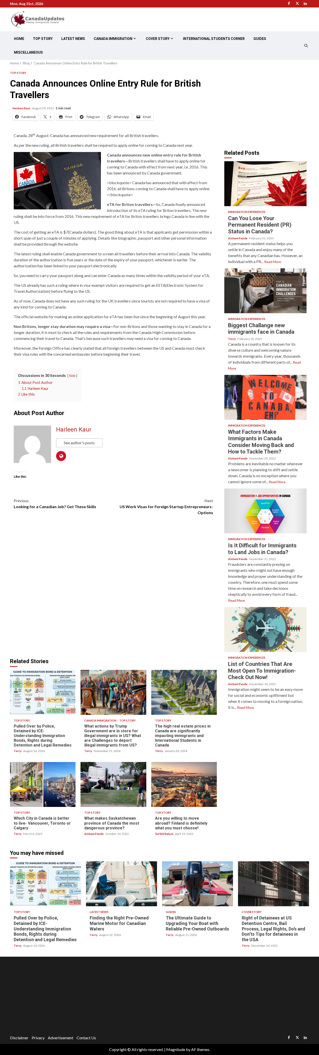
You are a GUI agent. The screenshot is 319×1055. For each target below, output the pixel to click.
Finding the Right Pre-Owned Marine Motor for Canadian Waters (121, 883)
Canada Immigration (113, 39)
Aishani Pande (94, 834)
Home (19, 39)
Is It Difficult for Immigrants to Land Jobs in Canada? (265, 510)
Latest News (73, 39)
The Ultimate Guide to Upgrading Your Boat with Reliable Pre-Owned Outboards (197, 883)
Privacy (38, 1037)
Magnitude (175, 1049)
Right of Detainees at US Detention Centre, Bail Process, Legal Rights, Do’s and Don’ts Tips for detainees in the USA (273, 883)
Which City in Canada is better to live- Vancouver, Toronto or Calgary (43, 784)
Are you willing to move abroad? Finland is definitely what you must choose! (184, 784)
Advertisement (60, 1037)
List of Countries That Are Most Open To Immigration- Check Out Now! (265, 629)
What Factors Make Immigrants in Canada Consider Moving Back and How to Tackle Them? (265, 397)
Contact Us (86, 1037)
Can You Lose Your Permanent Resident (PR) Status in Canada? (265, 183)
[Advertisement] (266, 105)
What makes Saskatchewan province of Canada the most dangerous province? (113, 784)
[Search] (306, 45)
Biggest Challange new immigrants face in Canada (265, 290)
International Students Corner (214, 39)
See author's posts (79, 442)
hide (72, 376)
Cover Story (157, 39)
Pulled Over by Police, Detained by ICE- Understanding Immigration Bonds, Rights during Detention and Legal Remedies (43, 692)
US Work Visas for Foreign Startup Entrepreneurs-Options (166, 506)
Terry (18, 751)
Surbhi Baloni (164, 834)
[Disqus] (113, 589)
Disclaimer (19, 1037)
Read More (272, 262)
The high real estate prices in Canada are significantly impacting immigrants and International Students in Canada (184, 692)
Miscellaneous (28, 52)
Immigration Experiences (246, 211)
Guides (259, 39)
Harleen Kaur (21, 108)
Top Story (43, 39)
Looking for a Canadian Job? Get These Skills (55, 503)
